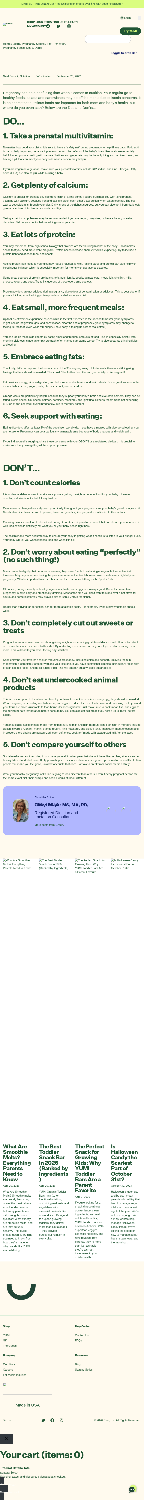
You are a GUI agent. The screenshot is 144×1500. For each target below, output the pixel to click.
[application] (132, 1488)
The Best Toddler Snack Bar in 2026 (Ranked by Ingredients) (53, 1163)
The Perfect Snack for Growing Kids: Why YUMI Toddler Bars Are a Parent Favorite (89, 1168)
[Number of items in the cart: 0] (139, 18)
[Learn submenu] (79, 22)
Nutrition (25, 76)
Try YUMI (130, 31)
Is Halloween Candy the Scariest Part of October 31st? (124, 1163)
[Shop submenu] (36, 22)
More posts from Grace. (49, 824)
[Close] (6, 1439)
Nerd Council (10, 76)
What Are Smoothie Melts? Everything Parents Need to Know (17, 1163)
